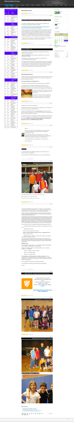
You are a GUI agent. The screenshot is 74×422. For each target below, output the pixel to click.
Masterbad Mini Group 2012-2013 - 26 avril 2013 (30, 409)
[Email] (51, 15)
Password (56, 21)
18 (35, 413)
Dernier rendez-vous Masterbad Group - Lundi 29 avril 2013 (32, 410)
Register (56, 28)
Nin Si (43, 283)
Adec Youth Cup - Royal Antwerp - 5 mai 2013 (29, 408)
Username (56, 19)
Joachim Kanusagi (42, 284)
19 (37, 413)
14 (27, 413)
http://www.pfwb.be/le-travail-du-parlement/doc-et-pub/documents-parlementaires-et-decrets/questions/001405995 (36, 27)
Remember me (57, 23)
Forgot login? (57, 27)
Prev (25, 413)
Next (24, 414)
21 (41, 413)
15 (29, 413)
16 (31, 413)
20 (39, 413)
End (27, 414)
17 (33, 413)
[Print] (50, 15)
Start (22, 413)
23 (22, 414)
